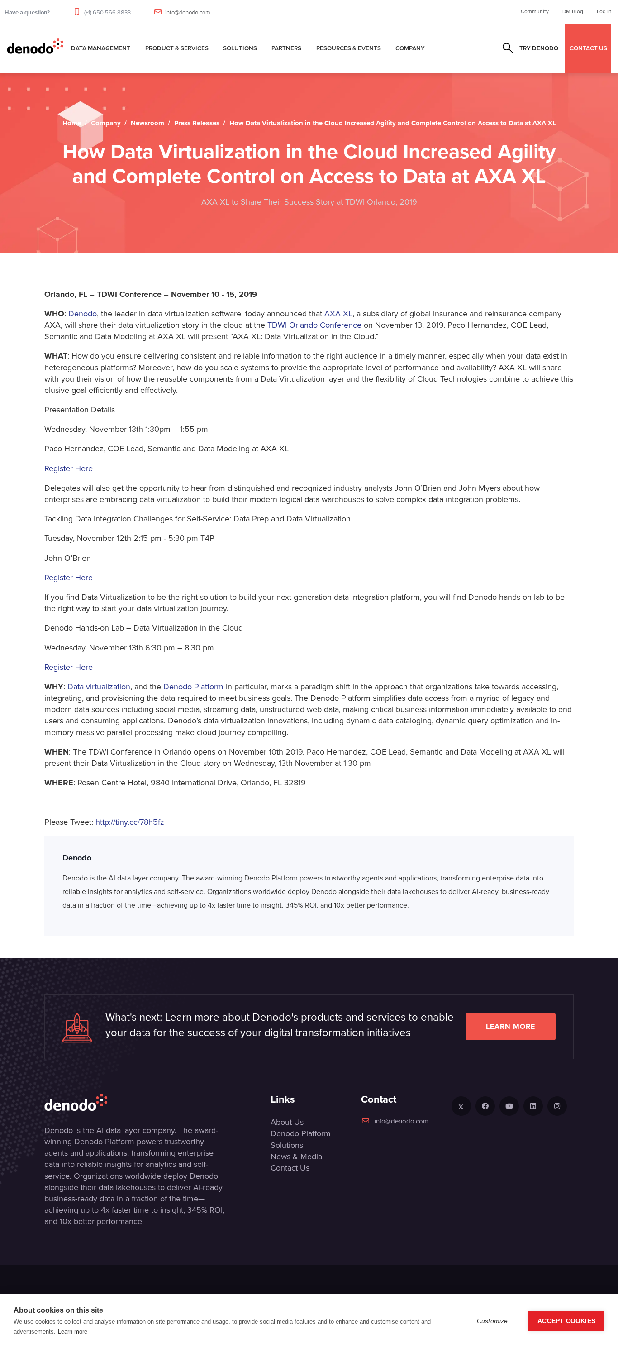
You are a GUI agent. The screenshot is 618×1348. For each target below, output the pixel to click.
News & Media (296, 1156)
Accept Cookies (566, 1321)
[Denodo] (35, 48)
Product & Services (177, 48)
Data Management (100, 48)
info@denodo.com (187, 12)
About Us (287, 1122)
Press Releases (196, 123)
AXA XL (338, 314)
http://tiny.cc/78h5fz (129, 822)
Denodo (82, 314)
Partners (286, 48)
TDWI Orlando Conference (314, 325)
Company (410, 48)
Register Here (68, 468)
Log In (604, 11)
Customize (492, 1321)
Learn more (510, 1026)
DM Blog (572, 11)
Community (535, 11)
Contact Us (290, 1168)
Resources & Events (348, 48)
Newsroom (147, 123)
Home (71, 123)
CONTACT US (588, 48)
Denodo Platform (193, 687)
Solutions (240, 48)
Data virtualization (98, 687)
